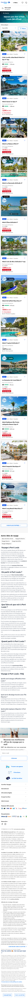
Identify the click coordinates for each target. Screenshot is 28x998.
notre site (10, 567)
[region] (14, 971)
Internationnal (5, 788)
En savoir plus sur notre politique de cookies (12, 982)
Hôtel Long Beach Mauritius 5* (12, 508)
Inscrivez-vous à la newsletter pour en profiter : (13, 749)
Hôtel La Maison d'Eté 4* (10, 144)
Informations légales (6, 792)
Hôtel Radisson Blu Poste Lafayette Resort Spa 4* (10, 423)
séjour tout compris (13, 561)
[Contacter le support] (26, 2)
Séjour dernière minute (7, 538)
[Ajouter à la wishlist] (24, 54)
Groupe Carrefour (5, 797)
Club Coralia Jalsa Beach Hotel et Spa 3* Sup (13, 58)
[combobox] (9, 27)
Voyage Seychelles (16, 541)
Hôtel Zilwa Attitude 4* (10, 222)
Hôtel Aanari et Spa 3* (9, 101)
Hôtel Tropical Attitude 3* (11, 343)
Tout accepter (19, 995)
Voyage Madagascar (6, 543)
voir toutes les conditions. (19, 829)
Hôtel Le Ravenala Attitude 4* (12, 183)
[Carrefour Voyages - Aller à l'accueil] (5, 2)
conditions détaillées (14, 899)
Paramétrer (7, 995)
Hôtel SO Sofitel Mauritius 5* (12, 301)
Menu (16, 2)
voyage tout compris (6, 647)
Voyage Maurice (6, 541)
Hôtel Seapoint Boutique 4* (11, 466)
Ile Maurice (6, 13)
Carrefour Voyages (6, 784)
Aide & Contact (5, 801)
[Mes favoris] (22, 2)
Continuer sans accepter (17, 946)
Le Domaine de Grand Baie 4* (12, 380)
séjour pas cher (16, 630)
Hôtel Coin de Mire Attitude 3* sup (13, 261)
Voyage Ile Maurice (20, 538)
